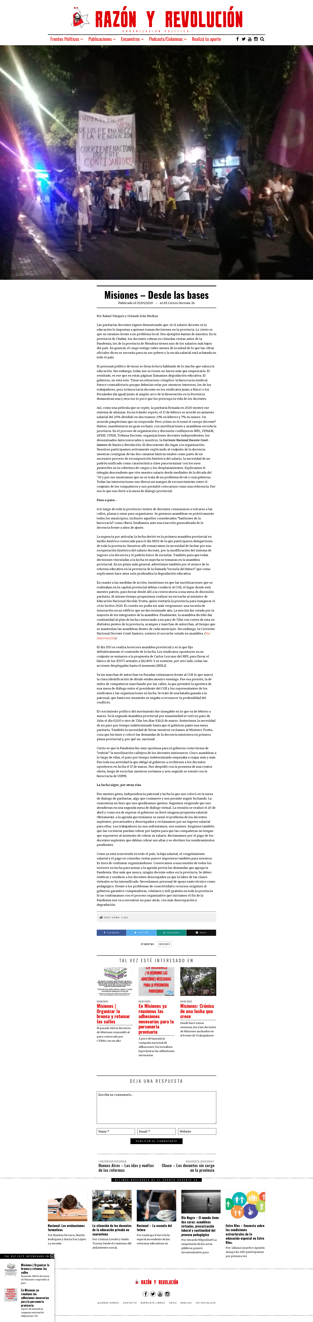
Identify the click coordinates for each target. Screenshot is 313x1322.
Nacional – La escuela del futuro (154, 1227)
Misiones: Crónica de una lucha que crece (197, 1011)
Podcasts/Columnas (166, 38)
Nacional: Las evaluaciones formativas (66, 1227)
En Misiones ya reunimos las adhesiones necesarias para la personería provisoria (156, 1018)
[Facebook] (237, 39)
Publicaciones (100, 38)
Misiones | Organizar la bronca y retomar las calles (113, 1013)
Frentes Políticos (64, 38)
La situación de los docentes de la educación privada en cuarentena (112, 1229)
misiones (164, 944)
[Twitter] (244, 39)
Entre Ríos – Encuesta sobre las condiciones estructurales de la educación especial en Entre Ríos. (245, 1234)
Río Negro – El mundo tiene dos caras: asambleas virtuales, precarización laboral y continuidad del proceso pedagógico (200, 1226)
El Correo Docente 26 (179, 303)
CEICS (173, 1302)
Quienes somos (108, 1302)
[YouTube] (250, 39)
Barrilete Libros (153, 1302)
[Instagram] (256, 39)
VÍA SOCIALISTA (206, 1302)
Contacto (130, 1302)
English (186, 1302)
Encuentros (130, 38)
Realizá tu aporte (206, 38)
